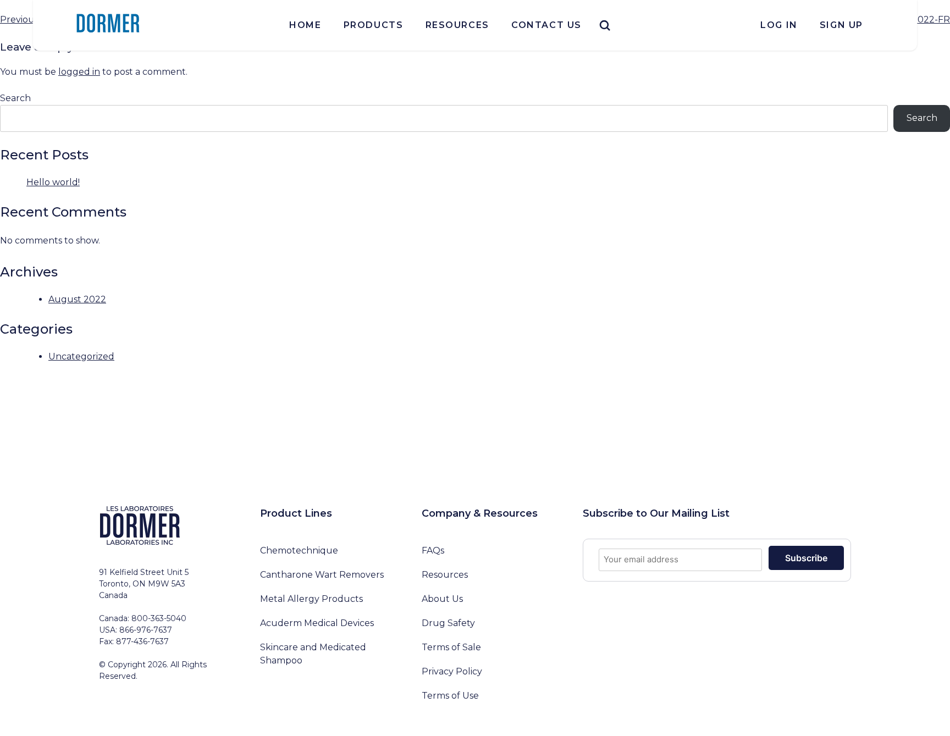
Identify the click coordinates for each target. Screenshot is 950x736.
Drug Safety (448, 623)
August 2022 (77, 299)
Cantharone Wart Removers (322, 574)
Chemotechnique (299, 550)
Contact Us (546, 25)
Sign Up (841, 25)
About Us (442, 599)
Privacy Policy (452, 671)
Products (374, 25)
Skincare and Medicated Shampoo (313, 654)
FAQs (433, 550)
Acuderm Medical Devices (317, 623)
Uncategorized (81, 356)
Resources (457, 25)
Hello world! (53, 182)
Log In (779, 25)
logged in (79, 72)
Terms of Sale (451, 647)
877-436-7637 (142, 641)
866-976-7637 (145, 630)
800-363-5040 (158, 618)
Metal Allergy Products (311, 599)
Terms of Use (450, 695)
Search (15, 98)
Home (305, 25)
